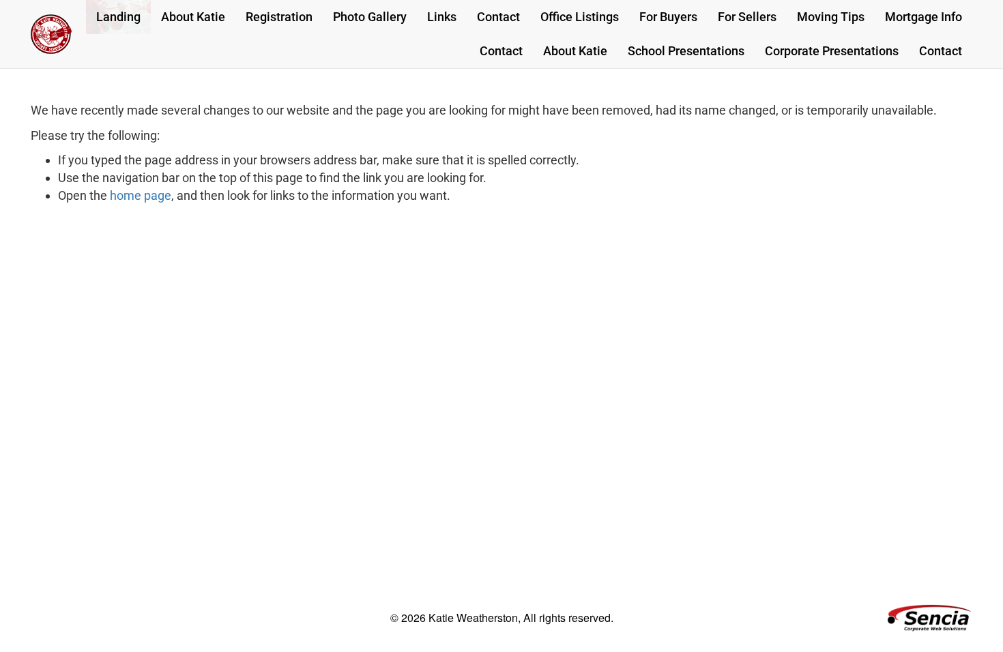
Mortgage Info (923, 17)
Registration (279, 17)
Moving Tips (830, 17)
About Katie (193, 17)
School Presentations (686, 51)
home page (140, 195)
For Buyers (668, 17)
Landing (118, 17)
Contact (498, 17)
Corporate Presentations (832, 51)
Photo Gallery (370, 17)
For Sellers (747, 17)
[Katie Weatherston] (51, 34)
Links (441, 17)
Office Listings (579, 17)
